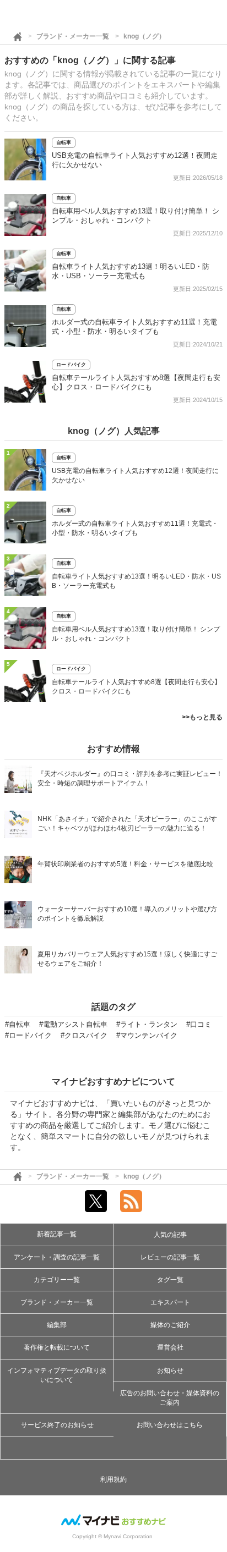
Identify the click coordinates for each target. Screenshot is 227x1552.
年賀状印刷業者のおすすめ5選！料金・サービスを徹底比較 (125, 864)
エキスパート (170, 1302)
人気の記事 (170, 1235)
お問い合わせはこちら (170, 1425)
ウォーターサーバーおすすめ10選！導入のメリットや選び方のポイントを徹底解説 (127, 913)
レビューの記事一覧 (170, 1257)
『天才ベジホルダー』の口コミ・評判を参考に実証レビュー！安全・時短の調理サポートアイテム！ (130, 778)
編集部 (57, 1325)
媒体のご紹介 (170, 1325)
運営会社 (170, 1347)
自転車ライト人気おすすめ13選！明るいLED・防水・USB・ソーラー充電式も (136, 581)
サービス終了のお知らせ (57, 1425)
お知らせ (170, 1370)
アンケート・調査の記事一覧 (57, 1257)
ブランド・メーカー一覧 (72, 36)
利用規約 (113, 1479)
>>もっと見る (202, 717)
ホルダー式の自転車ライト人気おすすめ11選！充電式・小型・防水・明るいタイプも (135, 528)
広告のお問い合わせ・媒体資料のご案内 (169, 1397)
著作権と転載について (57, 1347)
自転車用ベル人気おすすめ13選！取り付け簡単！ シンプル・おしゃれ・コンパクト (136, 633)
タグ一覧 (170, 1280)
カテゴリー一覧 (57, 1280)
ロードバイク (71, 364)
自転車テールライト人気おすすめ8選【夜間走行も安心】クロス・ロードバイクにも (136, 686)
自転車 (63, 142)
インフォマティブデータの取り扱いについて (56, 1375)
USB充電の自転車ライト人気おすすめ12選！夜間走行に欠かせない (135, 475)
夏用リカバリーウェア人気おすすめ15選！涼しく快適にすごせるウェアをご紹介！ (127, 958)
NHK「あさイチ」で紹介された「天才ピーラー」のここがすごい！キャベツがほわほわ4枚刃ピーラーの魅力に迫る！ (127, 823)
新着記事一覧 (57, 1234)
